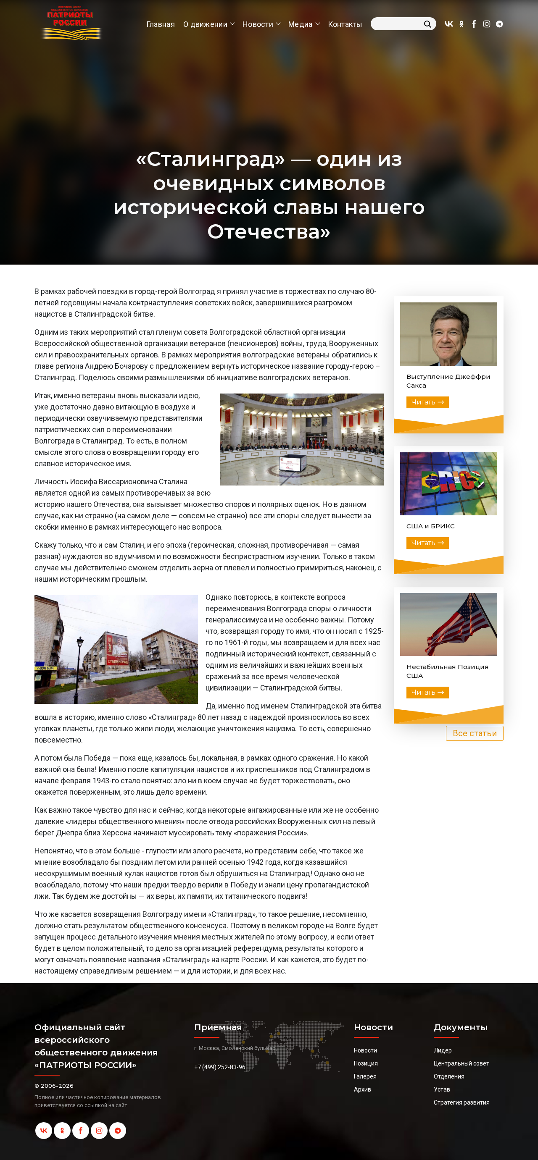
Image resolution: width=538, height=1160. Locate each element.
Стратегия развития (462, 1102)
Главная (160, 24)
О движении (205, 24)
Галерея (365, 1076)
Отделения (449, 1076)
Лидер (443, 1050)
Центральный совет (461, 1063)
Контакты (345, 24)
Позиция (366, 1063)
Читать (423, 402)
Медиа (300, 24)
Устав (442, 1089)
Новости (258, 24)
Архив (362, 1089)
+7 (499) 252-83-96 (219, 1067)
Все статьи (475, 733)
